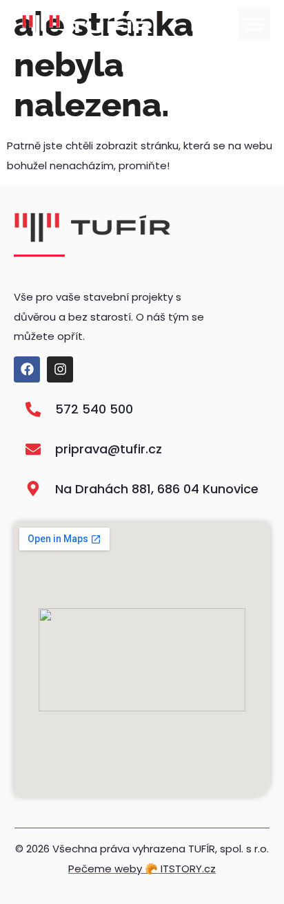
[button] (254, 24)
